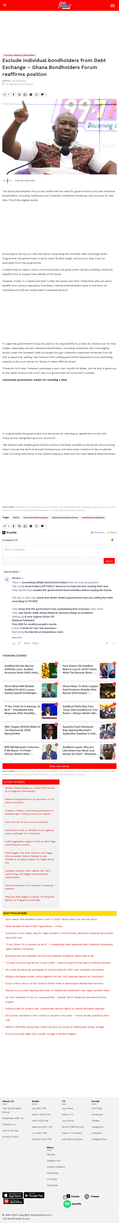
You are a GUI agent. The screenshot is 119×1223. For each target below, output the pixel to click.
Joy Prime (68, 1120)
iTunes (94, 1196)
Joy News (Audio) (72, 1139)
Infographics (99, 1139)
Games (51, 1154)
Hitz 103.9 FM (40, 1120)
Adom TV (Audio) (72, 1133)
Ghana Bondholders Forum (65, 517)
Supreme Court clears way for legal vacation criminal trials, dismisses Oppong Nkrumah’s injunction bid (59, 935)
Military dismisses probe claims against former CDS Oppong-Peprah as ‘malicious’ (54, 976)
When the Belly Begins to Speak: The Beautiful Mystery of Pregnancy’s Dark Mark (29, 900)
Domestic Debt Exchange (36, 517)
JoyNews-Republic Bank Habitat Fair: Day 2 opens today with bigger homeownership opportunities (28, 876)
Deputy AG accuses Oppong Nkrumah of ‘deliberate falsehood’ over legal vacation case (57, 990)
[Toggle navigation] (113, 6)
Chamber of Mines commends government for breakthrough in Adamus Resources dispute (29, 813)
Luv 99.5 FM (39, 1133)
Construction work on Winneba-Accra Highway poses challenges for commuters (29, 833)
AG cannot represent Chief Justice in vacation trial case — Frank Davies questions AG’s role (57, 1017)
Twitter (96, 1120)
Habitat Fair (54, 1160)
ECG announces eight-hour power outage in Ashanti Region (40, 1033)
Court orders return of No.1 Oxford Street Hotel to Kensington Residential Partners (54, 983)
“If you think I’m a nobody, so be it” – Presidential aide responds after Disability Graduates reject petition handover (59, 946)
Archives (52, 1179)
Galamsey (53, 1172)
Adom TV (67, 1114)
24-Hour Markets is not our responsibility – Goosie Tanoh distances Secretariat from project (55, 999)
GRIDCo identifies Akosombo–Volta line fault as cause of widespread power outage (54, 1026)
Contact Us (8, 1124)
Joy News (67, 1108)
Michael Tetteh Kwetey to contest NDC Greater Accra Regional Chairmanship (30, 791)
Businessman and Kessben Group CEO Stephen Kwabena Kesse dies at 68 (49, 955)
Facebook (97, 1114)
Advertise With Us (13, 1118)
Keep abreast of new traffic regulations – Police (33, 926)
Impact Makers (56, 1166)
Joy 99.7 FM (39, 1108)
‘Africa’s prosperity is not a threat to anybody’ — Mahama (30, 888)
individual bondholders (93, 517)
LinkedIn (97, 1133)
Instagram (98, 1126)
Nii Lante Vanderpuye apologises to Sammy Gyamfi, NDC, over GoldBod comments (54, 969)
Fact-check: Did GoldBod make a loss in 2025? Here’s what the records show (51, 919)
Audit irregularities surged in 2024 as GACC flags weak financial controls (30, 844)
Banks (16, 517)
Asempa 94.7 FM (42, 1126)
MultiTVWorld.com (73, 1126)
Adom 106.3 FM (41, 1114)
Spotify (76, 1203)
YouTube (97, 1108)
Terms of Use (10, 1130)
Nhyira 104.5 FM (41, 1139)
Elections (52, 1185)
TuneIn (74, 1196)
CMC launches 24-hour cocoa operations (26, 823)
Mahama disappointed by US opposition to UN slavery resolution (29, 802)
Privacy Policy (10, 1136)
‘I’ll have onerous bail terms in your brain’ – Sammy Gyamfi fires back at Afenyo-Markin (57, 962)
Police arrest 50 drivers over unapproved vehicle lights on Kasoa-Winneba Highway (54, 1008)
